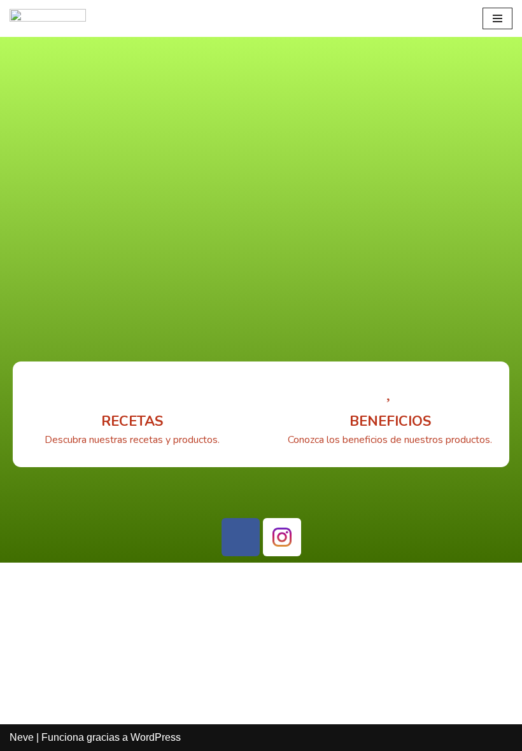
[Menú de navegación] (497, 18)
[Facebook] (241, 537)
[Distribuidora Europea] (48, 18)
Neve (22, 737)
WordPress (155, 737)
